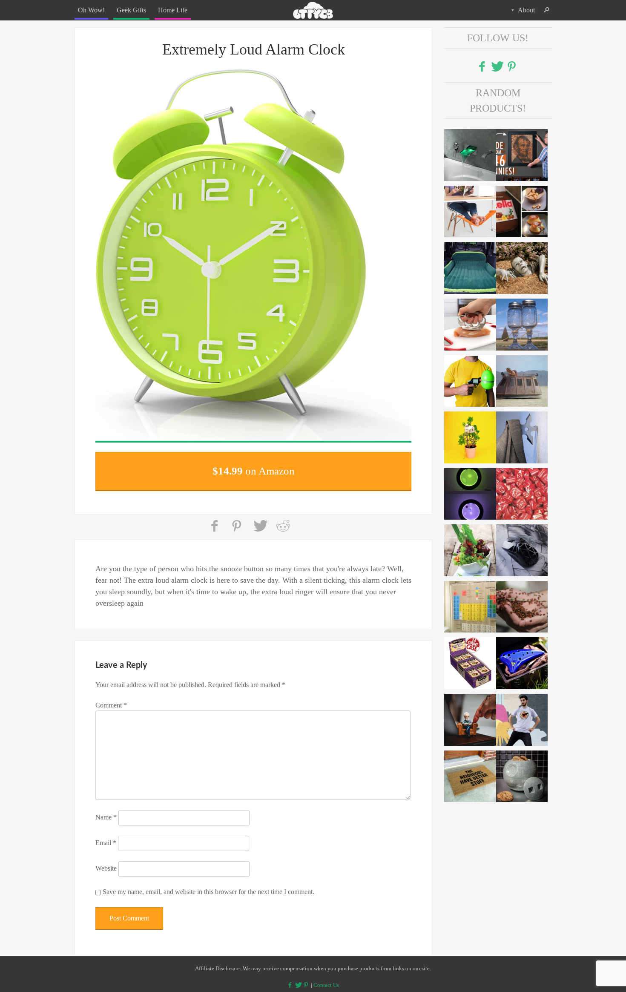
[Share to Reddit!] (283, 520)
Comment (111, 699)
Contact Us (326, 980)
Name (106, 811)
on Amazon (253, 468)
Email (105, 837)
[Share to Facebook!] (215, 520)
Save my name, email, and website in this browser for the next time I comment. (208, 886)
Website (106, 862)
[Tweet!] (260, 520)
